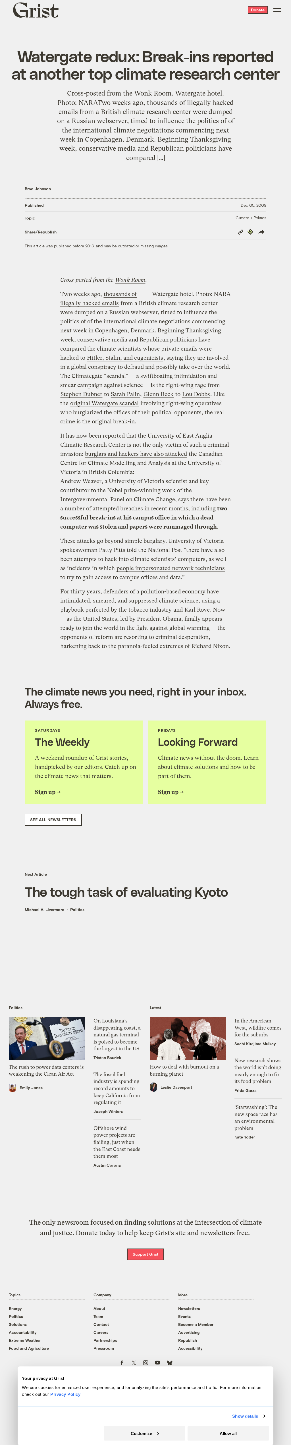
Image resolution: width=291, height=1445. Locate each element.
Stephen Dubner (81, 394)
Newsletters (189, 1308)
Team (98, 1316)
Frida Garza (245, 1090)
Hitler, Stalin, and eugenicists (125, 358)
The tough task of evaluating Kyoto (126, 891)
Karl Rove (197, 609)
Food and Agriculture (29, 1348)
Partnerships (105, 1340)
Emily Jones (31, 1087)
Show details (245, 1416)
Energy (15, 1308)
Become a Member (195, 1324)
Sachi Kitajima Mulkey (255, 1043)
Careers (100, 1332)
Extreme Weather (25, 1340)
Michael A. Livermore (44, 909)
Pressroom (103, 1348)
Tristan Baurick (107, 1057)
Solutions (18, 1324)
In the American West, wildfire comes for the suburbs (258, 1028)
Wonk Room (130, 280)
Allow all (228, 1433)
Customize (141, 1433)
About (99, 1308)
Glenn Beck (159, 394)
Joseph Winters (108, 1111)
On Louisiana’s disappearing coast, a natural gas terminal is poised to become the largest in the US (117, 1034)
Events (184, 1316)
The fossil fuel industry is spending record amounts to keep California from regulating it (116, 1088)
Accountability (23, 1332)
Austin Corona (107, 1165)
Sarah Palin (125, 394)
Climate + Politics (251, 217)
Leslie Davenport (176, 1087)
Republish (187, 1340)
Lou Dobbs (196, 394)
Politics (77, 909)
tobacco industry (150, 609)
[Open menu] (277, 10)
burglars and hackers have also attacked (136, 454)
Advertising (188, 1332)
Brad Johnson (38, 188)
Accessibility (190, 1348)
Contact (101, 1324)
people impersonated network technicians (171, 568)
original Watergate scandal (104, 403)
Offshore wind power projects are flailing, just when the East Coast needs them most (116, 1142)
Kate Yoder (244, 1137)
